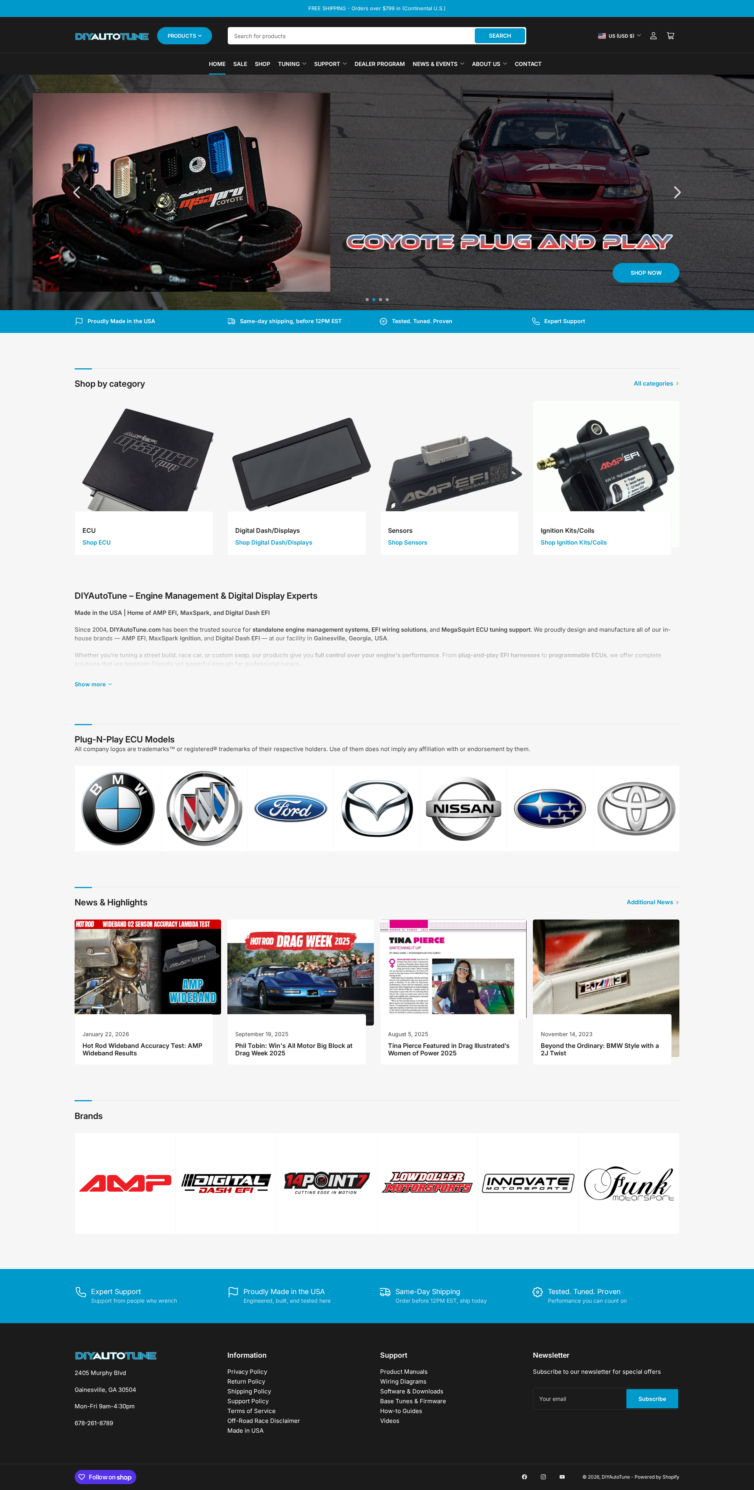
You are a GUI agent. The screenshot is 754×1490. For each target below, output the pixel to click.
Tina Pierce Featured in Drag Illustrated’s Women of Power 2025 (449, 1049)
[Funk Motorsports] (629, 1183)
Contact (528, 63)
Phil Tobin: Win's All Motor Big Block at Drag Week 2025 (294, 1049)
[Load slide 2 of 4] (373, 299)
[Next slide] (676, 192)
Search (500, 35)
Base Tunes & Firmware (413, 1401)
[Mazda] (377, 809)
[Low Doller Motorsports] (427, 1183)
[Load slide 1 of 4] (367, 299)
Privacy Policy (247, 1371)
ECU (89, 530)
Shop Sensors (407, 542)
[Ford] (291, 809)
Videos (389, 1420)
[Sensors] (453, 474)
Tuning (289, 63)
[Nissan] (464, 809)
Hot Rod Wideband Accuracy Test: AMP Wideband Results (142, 1049)
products (182, 36)
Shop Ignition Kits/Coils (574, 542)
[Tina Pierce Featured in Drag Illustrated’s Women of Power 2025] (453, 969)
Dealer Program (380, 63)
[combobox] (377, 35)
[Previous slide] (77, 192)
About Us (486, 63)
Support (327, 63)
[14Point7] (326, 1183)
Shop (262, 63)
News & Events (435, 63)
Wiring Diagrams (403, 1381)
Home (217, 63)
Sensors (400, 530)
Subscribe (652, 1398)
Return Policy (246, 1381)
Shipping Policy (249, 1391)
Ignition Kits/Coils (568, 530)
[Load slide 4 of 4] (387, 299)
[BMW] (118, 809)
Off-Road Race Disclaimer (263, 1420)
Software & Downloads (411, 1391)
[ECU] (148, 474)
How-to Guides (401, 1411)
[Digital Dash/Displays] (300, 474)
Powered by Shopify (657, 1477)
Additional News (650, 902)
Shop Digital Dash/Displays (273, 542)
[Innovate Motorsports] (528, 1183)
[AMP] (125, 1183)
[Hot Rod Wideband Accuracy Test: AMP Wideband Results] (148, 967)
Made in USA (245, 1430)
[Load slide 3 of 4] (380, 299)
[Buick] (204, 809)
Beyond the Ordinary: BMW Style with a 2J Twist (600, 1049)
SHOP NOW (108, 272)
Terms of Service (251, 1411)
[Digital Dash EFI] (226, 1183)
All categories (653, 383)
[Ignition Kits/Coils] (606, 474)
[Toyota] (636, 809)
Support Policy (248, 1401)
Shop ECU (96, 542)
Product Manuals (404, 1371)
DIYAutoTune (616, 1477)
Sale (240, 63)
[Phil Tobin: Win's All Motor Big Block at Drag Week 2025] (300, 973)
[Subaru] (550, 809)
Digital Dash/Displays (267, 530)
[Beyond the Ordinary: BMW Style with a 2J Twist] (606, 988)
